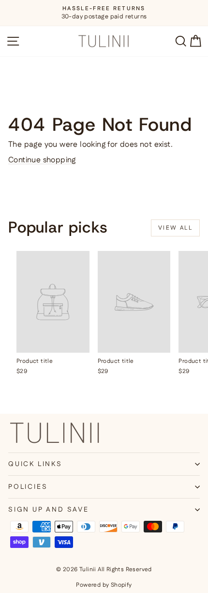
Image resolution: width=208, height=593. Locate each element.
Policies (27, 487)
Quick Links (35, 464)
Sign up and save (48, 510)
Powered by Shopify (104, 585)
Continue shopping (42, 160)
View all (175, 228)
